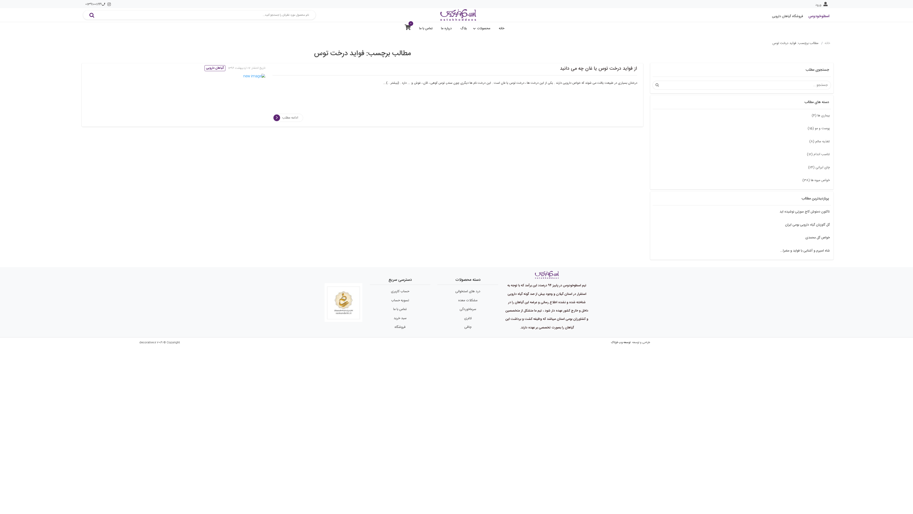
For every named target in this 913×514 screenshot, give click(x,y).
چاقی (467, 327)
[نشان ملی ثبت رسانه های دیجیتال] (344, 300)
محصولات (483, 28)
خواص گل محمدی (817, 238)
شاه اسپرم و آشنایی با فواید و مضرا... (805, 251)
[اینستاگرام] (109, 4)
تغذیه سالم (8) (819, 141)
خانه (501, 28)
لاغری (468, 318)
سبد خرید (400, 318)
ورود (818, 5)
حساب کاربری (400, 291)
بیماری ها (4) (821, 116)
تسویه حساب (400, 300)
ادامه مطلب (290, 118)
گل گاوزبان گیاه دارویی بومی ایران (807, 225)
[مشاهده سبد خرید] (408, 28)
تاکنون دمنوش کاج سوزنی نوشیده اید (805, 212)
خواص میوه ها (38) (816, 180)
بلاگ (463, 28)
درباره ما (446, 28)
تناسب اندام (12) (818, 154)
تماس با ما (426, 28)
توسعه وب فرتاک (620, 342)
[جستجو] (92, 15)
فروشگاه (400, 327)
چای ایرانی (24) (819, 167)
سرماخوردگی (468, 309)
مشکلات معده (467, 300)
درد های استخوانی (467, 291)
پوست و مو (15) (819, 128)
